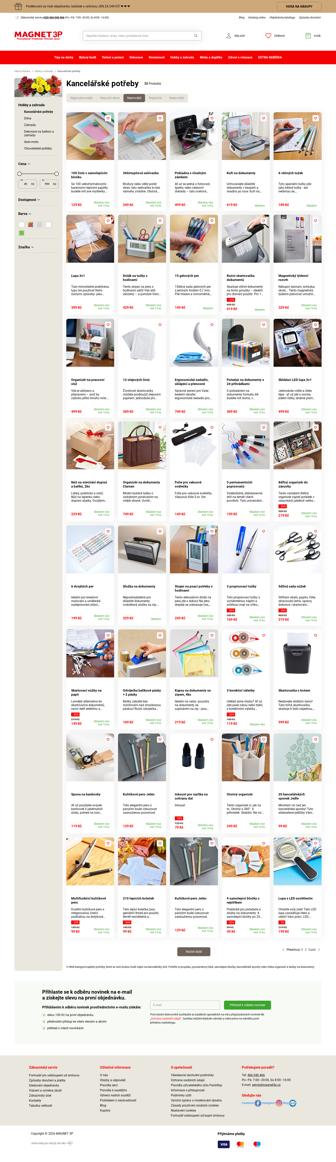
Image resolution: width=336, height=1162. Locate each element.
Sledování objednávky (44, 1085)
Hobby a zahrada (182, 57)
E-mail (157, 1005)
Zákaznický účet (40, 1095)
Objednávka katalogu (282, 17)
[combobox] (133, 35)
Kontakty (35, 1100)
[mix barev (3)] (30, 224)
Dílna (27, 118)
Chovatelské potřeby (38, 148)
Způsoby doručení (310, 17)
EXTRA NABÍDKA (270, 57)
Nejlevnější (176, 98)
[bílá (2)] (21, 224)
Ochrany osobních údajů (165, 1018)
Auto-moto (31, 142)
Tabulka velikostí (40, 1105)
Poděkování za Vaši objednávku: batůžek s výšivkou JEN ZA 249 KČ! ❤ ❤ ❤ (78, 6)
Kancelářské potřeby (38, 112)
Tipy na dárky (63, 57)
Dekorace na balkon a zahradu (39, 133)
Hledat (192, 35)
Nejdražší (155, 98)
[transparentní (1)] (48, 224)
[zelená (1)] (21, 233)
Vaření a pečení (113, 57)
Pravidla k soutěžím (113, 1090)
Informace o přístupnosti (188, 1090)
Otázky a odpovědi (112, 1080)
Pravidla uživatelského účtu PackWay (196, 1085)
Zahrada (30, 125)
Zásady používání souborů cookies (195, 1105)
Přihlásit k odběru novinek (247, 1005)
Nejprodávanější (81, 98)
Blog (241, 17)
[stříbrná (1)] (39, 224)
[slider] (19, 174)
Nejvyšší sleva (110, 98)
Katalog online (257, 17)
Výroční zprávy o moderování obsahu (196, 1100)
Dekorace (136, 57)
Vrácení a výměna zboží (45, 1090)
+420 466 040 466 (53, 17)
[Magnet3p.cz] (38, 36)
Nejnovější (134, 98)
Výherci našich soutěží (115, 1095)
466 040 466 (256, 1075)
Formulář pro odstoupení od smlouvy (54, 1075)
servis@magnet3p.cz (266, 1085)
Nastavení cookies (183, 1110)
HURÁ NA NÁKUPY (299, 6)
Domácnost (156, 57)
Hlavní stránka (22, 71)
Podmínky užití (181, 1095)
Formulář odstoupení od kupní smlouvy (198, 1115)
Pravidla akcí (109, 1085)
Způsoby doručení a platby (47, 1080)
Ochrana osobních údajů (188, 1080)
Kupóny (105, 1110)
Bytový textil (87, 57)
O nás (104, 1075)
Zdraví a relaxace (240, 57)
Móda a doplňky (211, 57)
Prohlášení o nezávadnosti (118, 1100)
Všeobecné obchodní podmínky (192, 1075)
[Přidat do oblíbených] (108, 118)
